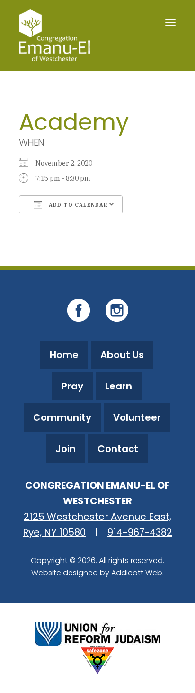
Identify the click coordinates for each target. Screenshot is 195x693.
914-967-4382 (139, 532)
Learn (118, 386)
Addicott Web (136, 572)
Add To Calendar (77, 205)
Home (64, 354)
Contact (118, 448)
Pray (72, 386)
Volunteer (137, 417)
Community (62, 417)
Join (65, 448)
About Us (122, 354)
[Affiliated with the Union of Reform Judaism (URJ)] (97, 632)
